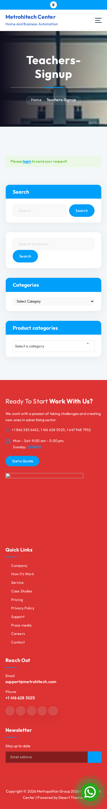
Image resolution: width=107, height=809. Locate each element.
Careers (18, 633)
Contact (18, 642)
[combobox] (54, 346)
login (27, 161)
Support (17, 616)
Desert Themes (71, 797)
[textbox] (53, 346)
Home (36, 99)
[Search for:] (40, 211)
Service (17, 582)
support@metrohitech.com (30, 681)
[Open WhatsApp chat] (90, 792)
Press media (21, 625)
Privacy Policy (22, 608)
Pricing (17, 599)
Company (19, 565)
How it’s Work (22, 574)
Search (25, 256)
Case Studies (21, 591)
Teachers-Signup (61, 99)
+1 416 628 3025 (20, 697)
